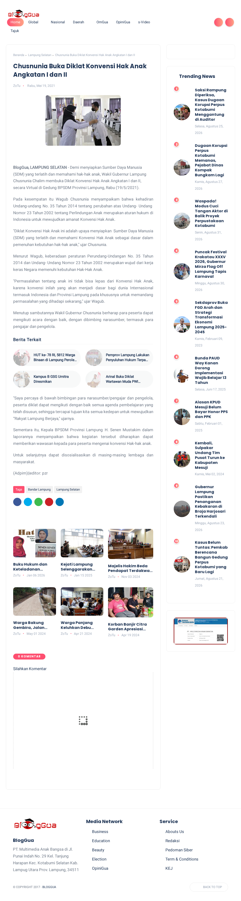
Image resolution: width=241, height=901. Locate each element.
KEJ (169, 868)
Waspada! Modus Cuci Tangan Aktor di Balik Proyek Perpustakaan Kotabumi (211, 213)
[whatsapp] (182, 22)
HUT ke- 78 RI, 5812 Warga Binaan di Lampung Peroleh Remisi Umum (55, 357)
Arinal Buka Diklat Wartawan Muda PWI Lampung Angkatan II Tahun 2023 (127, 379)
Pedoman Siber (179, 850)
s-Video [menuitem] (144, 22)
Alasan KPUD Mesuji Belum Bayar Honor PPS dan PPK (211, 409)
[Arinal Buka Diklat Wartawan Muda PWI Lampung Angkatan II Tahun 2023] (93, 379)
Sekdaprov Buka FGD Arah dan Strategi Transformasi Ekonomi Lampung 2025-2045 (211, 317)
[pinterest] (189, 22)
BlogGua (49, 887)
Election (99, 859)
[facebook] (166, 22)
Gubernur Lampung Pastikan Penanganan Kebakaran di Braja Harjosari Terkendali (210, 502)
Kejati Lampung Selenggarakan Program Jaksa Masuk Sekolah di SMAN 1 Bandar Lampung (78, 567)
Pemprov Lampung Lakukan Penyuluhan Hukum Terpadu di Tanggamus (127, 357)
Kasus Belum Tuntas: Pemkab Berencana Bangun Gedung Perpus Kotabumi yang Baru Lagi (211, 557)
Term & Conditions (181, 859)
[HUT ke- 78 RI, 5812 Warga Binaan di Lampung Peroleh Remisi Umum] (21, 357)
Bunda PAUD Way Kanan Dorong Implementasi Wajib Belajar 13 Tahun (210, 370)
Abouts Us (174, 831)
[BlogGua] (23, 13)
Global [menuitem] (33, 22)
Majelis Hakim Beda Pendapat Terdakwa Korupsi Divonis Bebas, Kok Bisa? (129, 569)
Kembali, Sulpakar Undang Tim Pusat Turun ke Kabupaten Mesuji (210, 455)
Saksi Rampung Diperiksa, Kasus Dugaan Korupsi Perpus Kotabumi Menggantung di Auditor (210, 105)
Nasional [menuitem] (58, 22)
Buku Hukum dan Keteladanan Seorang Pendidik (31, 567)
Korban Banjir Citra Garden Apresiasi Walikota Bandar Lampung (127, 627)
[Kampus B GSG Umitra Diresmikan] (21, 379)
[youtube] (204, 22)
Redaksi (172, 840)
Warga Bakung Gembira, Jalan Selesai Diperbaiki (31, 625)
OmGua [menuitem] (102, 22)
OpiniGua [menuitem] (123, 22)
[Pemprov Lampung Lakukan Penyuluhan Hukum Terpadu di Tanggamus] (93, 357)
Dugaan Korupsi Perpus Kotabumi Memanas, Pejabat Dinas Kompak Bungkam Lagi (211, 160)
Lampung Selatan (39, 55)
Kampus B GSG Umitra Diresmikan (51, 379)
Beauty (98, 850)
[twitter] (174, 22)
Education (101, 840)
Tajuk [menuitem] (15, 31)
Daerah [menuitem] (78, 22)
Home (15, 22)
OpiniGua (100, 868)
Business (100, 831)
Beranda (18, 55)
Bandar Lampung (39, 489)
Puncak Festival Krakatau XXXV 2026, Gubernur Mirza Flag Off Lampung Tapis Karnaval (211, 264)
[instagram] (197, 22)
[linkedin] (60, 502)
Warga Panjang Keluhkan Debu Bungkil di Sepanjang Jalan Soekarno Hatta (78, 625)
